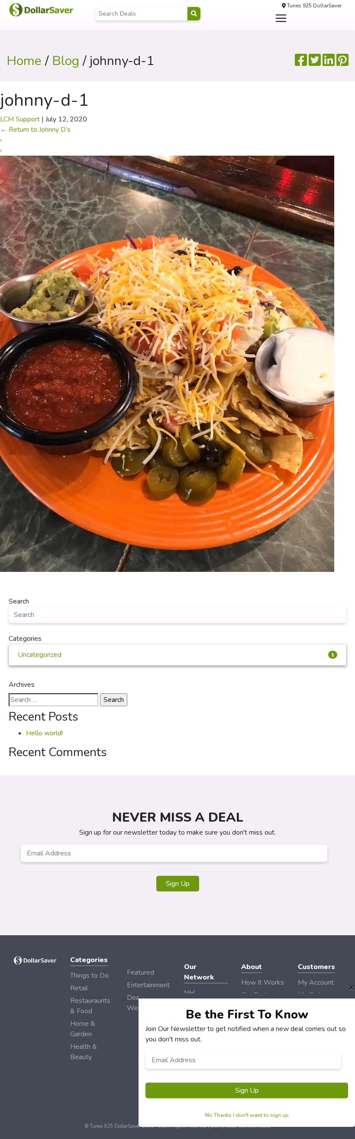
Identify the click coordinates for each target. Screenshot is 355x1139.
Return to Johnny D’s (35, 129)
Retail (79, 988)
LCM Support (20, 119)
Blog (65, 61)
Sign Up (178, 883)
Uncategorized (176, 654)
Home (24, 61)
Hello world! (44, 733)
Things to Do (89, 975)
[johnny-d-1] (167, 363)
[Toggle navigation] (281, 18)
